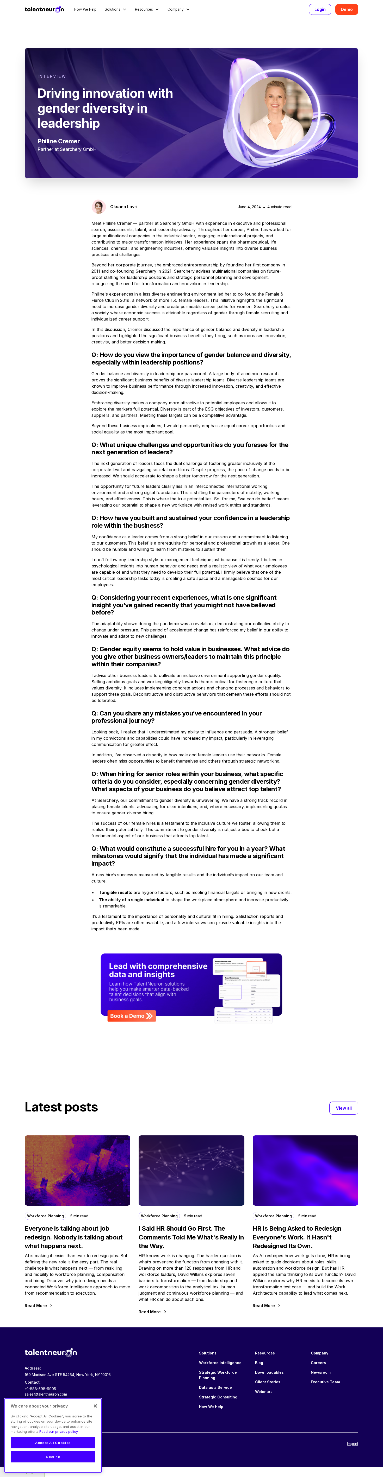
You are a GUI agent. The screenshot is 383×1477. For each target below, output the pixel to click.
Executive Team (325, 1382)
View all (344, 1108)
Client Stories (267, 1382)
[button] (116, 9)
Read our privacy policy (58, 1431)
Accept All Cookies (53, 1443)
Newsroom (321, 1372)
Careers (318, 1362)
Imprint (352, 1443)
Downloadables (269, 1372)
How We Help (85, 9)
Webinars (264, 1391)
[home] (44, 9)
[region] (53, 1435)
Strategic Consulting (218, 1397)
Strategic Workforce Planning (218, 1375)
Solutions (208, 1353)
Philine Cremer (117, 223)
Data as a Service (215, 1387)
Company (319, 1353)
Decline (53, 1457)
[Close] (95, 1406)
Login (320, 9)
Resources (265, 1353)
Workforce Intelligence (220, 1362)
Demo (347, 9)
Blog (259, 1362)
